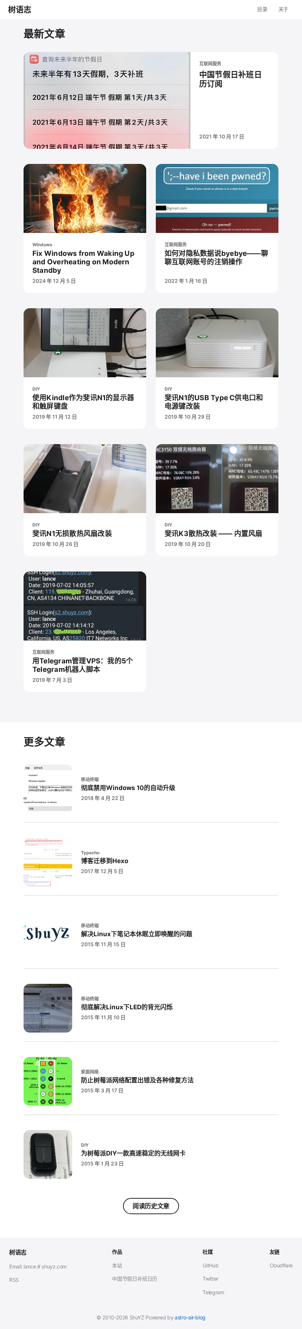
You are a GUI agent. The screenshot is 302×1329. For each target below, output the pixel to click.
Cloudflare (281, 1265)
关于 (283, 9)
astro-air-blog (190, 1317)
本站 (117, 1265)
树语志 (20, 9)
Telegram (213, 1292)
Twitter (210, 1278)
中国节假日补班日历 (134, 1278)
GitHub (210, 1265)
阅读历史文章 (151, 1206)
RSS (14, 1280)
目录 (262, 9)
